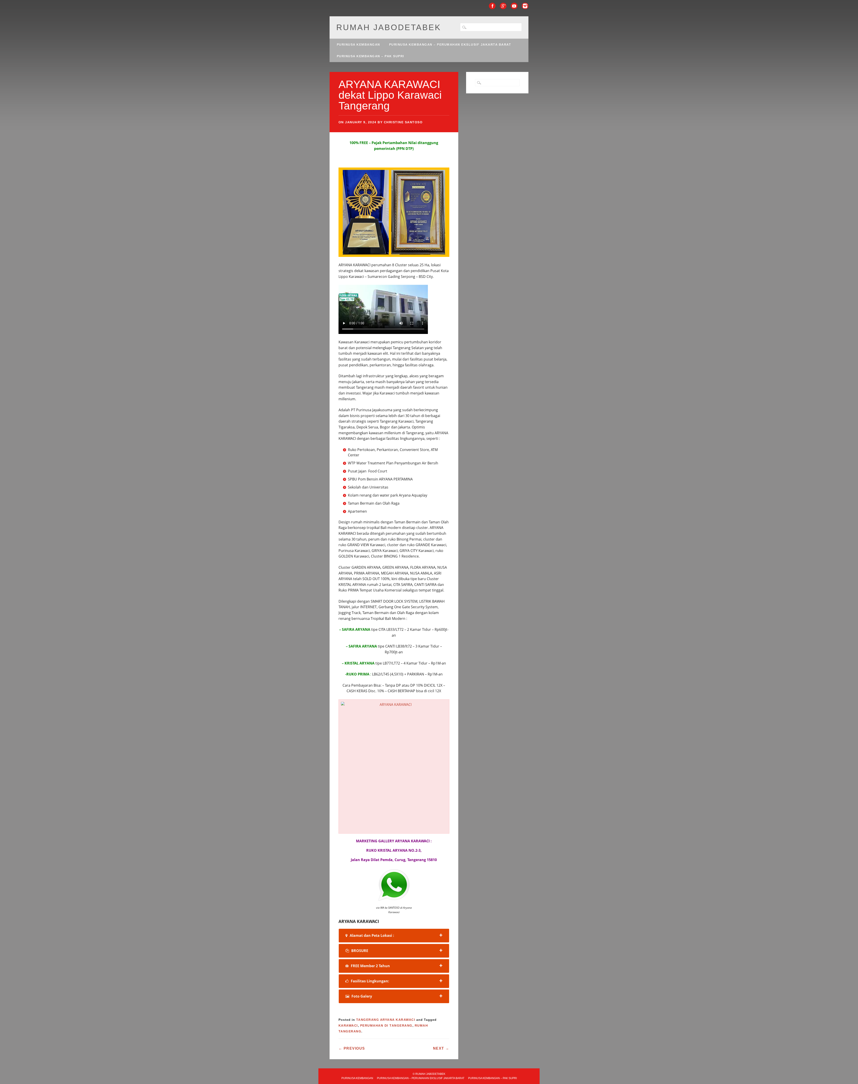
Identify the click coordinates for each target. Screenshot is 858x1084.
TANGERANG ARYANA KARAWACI (385, 1019)
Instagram (525, 6)
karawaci (348, 1025)
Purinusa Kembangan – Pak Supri (370, 56)
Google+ (503, 6)
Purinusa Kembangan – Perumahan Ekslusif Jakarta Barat (450, 44)
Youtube (514, 6)
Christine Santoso (403, 122)
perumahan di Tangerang (386, 1025)
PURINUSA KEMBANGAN (358, 44)
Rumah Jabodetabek (388, 27)
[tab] (394, 935)
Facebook (492, 6)
